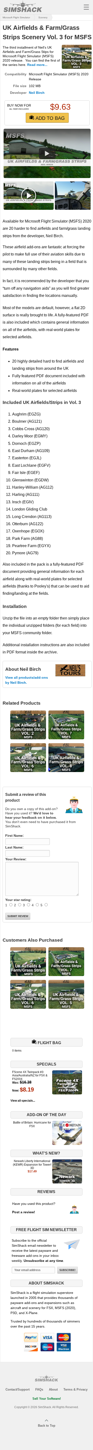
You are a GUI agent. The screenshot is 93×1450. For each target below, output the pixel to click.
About (53, 1389)
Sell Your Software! (46, 1398)
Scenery (42, 17)
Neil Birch (37, 93)
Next (83, 155)
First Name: (14, 835)
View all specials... (22, 1100)
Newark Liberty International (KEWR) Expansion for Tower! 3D (32, 1164)
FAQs (39, 1389)
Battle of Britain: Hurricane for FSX (32, 1124)
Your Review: (15, 859)
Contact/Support (17, 1389)
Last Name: (14, 847)
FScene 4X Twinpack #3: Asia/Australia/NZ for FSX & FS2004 (29, 1075)
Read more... (37, 65)
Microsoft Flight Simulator (16, 17)
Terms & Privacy (75, 1389)
